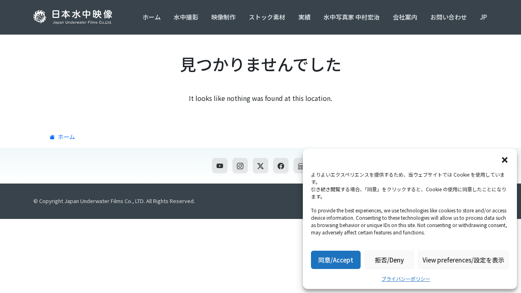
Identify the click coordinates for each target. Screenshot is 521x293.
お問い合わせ (448, 17)
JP (483, 17)
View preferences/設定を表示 (463, 260)
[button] (505, 159)
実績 (304, 17)
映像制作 (223, 17)
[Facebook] (281, 165)
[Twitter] (260, 165)
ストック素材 (267, 17)
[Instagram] (240, 165)
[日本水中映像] (74, 17)
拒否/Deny (389, 260)
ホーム (151, 17)
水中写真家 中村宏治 (352, 17)
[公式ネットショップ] (301, 165)
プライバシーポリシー (405, 278)
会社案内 (405, 17)
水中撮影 (186, 17)
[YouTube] (220, 165)
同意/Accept (335, 260)
